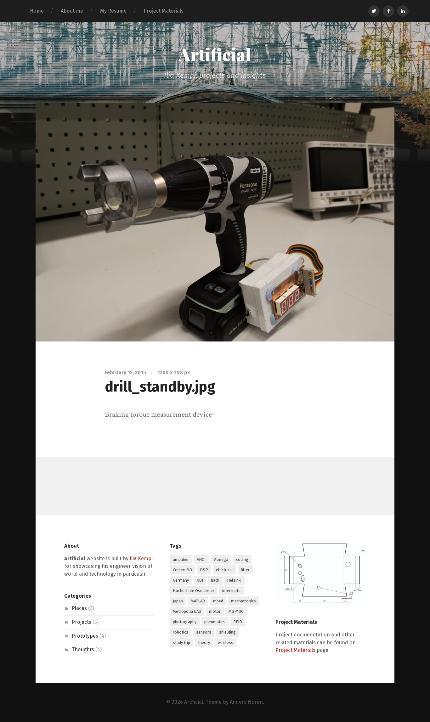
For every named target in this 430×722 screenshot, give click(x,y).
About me (72, 11)
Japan (178, 601)
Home (37, 11)
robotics (180, 632)
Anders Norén (246, 702)
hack (215, 580)
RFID (237, 621)
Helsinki (234, 580)
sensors (203, 632)
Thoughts (83, 649)
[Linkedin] (403, 11)
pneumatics (214, 621)
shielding (227, 632)
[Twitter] (374, 11)
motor (215, 611)
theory (204, 642)
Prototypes (85, 636)
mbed (218, 601)
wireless (225, 642)
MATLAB (198, 601)
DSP (204, 569)
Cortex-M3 (182, 569)
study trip (181, 642)
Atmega (221, 559)
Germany (181, 580)
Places (79, 608)
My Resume (113, 11)
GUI (200, 580)
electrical (224, 569)
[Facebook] (388, 11)
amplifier (181, 559)
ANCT (201, 559)
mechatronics (243, 601)
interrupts (231, 590)
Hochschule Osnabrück (193, 590)
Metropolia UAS (187, 611)
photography (184, 621)
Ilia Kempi (141, 558)
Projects (81, 622)
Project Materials (164, 11)
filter (245, 569)
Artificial (214, 54)
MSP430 (236, 611)
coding (242, 559)
